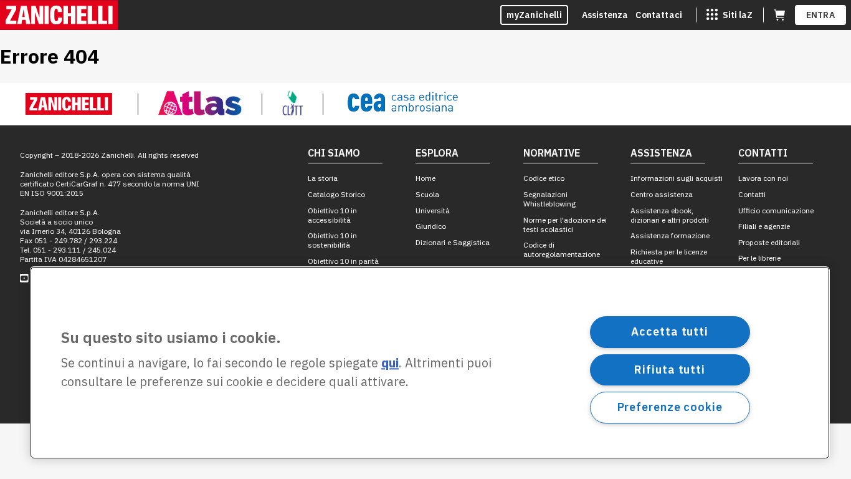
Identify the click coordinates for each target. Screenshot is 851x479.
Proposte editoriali (769, 242)
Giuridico (431, 226)
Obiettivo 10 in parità (343, 261)
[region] (430, 362)
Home (425, 178)
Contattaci (658, 15)
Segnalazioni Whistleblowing (549, 199)
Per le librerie (759, 258)
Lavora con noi (763, 178)
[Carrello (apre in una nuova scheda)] (779, 15)
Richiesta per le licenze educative (668, 256)
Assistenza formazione (670, 235)
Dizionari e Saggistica (453, 242)
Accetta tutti (669, 331)
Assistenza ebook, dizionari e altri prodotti (669, 215)
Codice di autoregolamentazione (561, 249)
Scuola (427, 194)
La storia (323, 178)
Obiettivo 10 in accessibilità (332, 215)
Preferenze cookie (670, 407)
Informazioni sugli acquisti (676, 178)
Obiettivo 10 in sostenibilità (332, 240)
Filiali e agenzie (764, 226)
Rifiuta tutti (669, 369)
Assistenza (605, 15)
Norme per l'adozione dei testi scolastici (565, 224)
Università (433, 210)
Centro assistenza (661, 194)
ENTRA (820, 15)
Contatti (752, 194)
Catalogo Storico (336, 194)
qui (390, 363)
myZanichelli (534, 15)
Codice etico (543, 178)
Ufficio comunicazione (776, 210)
